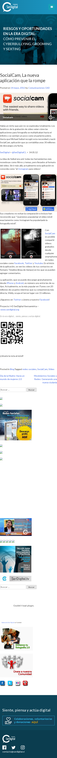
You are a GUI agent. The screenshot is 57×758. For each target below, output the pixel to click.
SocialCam (50, 233)
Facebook (19, 263)
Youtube (38, 263)
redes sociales (29, 369)
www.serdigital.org (9, 309)
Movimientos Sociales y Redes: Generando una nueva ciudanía (45, 379)
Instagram (23, 168)
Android (20, 283)
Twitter (29, 263)
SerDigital (5, 152)
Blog (12, 369)
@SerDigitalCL (19, 152)
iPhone (10, 283)
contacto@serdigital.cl (13, 751)
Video (51, 369)
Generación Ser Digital (8, 622)
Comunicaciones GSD (39, 87)
